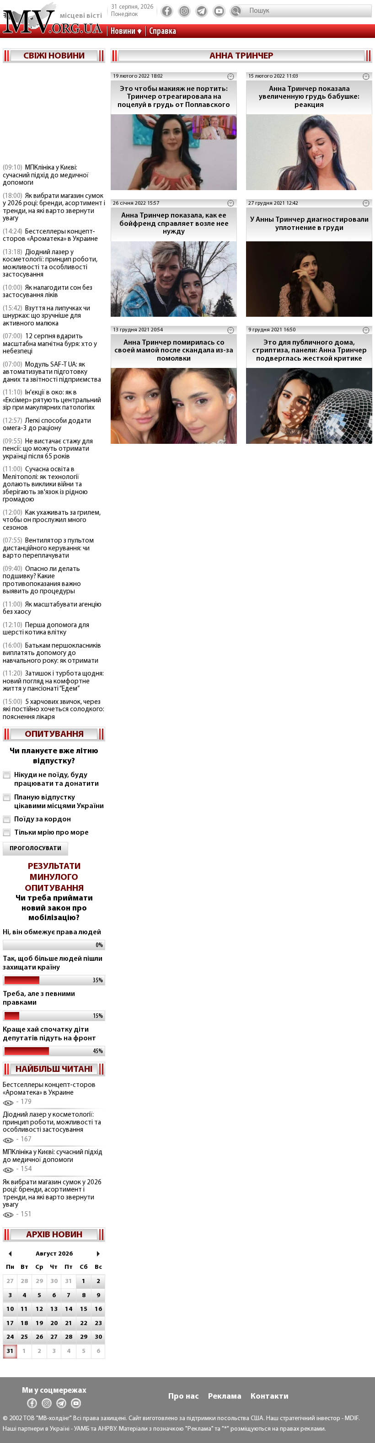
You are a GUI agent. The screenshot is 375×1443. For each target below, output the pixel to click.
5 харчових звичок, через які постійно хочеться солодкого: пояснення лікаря (53, 710)
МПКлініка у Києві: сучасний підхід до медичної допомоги (46, 175)
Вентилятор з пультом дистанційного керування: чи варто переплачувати (48, 548)
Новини (123, 31)
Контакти (270, 1397)
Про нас (183, 1397)
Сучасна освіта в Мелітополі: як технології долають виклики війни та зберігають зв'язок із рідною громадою (45, 484)
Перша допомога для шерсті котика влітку (46, 629)
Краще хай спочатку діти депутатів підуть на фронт (49, 1034)
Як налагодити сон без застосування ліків (47, 292)
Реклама (224, 1397)
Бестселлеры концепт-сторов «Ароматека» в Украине (50, 236)
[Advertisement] (54, 114)
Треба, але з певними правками (39, 998)
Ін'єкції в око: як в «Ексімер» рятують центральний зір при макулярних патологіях (52, 400)
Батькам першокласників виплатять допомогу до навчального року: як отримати (52, 654)
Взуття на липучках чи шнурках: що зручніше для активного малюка (46, 316)
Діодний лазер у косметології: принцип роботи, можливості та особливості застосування (50, 264)
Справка (162, 31)
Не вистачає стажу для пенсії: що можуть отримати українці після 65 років (48, 449)
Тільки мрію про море (51, 832)
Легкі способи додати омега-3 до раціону (47, 425)
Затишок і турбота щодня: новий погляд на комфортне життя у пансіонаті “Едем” (53, 681)
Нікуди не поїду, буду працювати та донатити (56, 780)
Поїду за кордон (42, 819)
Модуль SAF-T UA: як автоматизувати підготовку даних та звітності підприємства (52, 372)
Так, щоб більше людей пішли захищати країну (52, 963)
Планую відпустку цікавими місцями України (59, 802)
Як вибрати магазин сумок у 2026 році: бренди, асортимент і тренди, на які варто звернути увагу (54, 208)
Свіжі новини (54, 56)
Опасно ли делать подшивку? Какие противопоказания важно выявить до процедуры (42, 581)
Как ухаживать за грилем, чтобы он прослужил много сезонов (52, 521)
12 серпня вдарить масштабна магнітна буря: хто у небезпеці (50, 344)
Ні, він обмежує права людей (52, 932)
